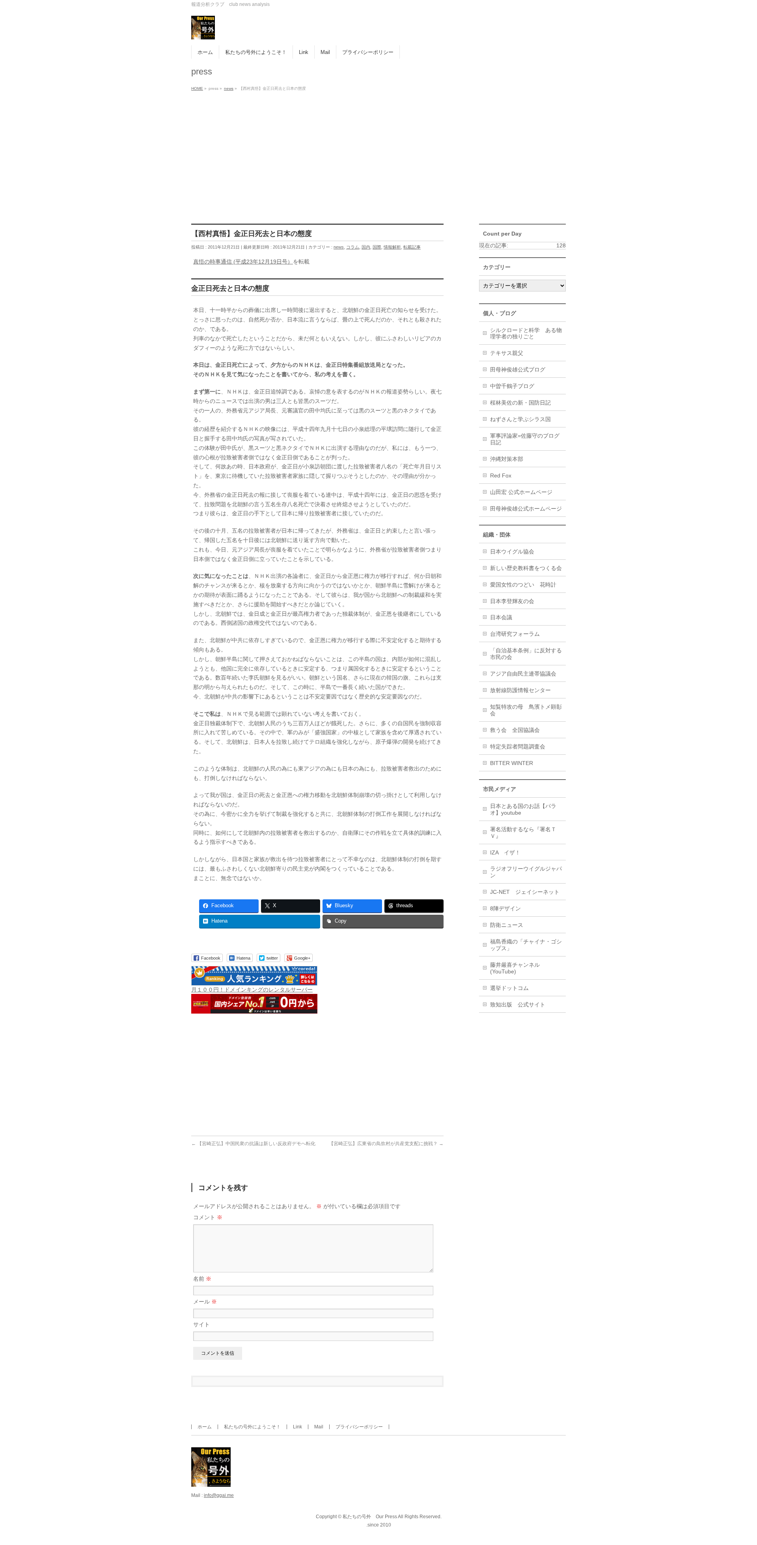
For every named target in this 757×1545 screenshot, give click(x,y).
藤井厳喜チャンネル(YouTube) (515, 968)
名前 (202, 1279)
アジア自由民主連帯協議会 (523, 673)
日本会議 (501, 617)
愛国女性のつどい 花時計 (523, 584)
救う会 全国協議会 (515, 730)
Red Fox (500, 475)
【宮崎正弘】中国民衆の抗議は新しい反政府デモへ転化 (253, 1143)
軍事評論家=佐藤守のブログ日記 (524, 439)
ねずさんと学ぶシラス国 (520, 419)
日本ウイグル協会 (512, 551)
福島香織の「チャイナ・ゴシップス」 (526, 944)
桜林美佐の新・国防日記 (520, 402)
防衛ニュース (506, 925)
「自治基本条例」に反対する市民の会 (526, 653)
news (339, 247)
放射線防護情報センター (520, 690)
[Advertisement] (378, 153)
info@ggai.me (219, 1495)
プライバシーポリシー (359, 1427)
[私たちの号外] (203, 30)
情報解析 (392, 247)
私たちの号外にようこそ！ (252, 1427)
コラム (352, 247)
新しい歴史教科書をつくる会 (526, 568)
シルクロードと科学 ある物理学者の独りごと (526, 333)
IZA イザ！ (505, 852)
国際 (377, 247)
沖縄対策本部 (506, 459)
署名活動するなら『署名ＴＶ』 (523, 832)
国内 (366, 247)
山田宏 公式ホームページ (521, 492)
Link (297, 1427)
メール (205, 1301)
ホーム (205, 1427)
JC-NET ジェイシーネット (524, 892)
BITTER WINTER (511, 763)
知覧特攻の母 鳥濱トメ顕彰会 (526, 710)
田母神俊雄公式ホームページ (526, 508)
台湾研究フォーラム (515, 634)
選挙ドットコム (509, 988)
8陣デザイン (505, 908)
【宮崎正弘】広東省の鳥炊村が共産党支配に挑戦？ (386, 1143)
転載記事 (412, 247)
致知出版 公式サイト (517, 1004)
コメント (207, 1217)
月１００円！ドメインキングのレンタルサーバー (252, 989)
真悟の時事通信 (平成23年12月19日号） (243, 261)
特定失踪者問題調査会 (517, 746)
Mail (318, 1427)
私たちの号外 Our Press (370, 1516)
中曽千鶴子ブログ (512, 386)
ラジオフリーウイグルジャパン (526, 871)
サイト (201, 1324)
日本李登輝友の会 (512, 601)
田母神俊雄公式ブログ (517, 369)
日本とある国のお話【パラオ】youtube (523, 809)
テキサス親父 (506, 353)
